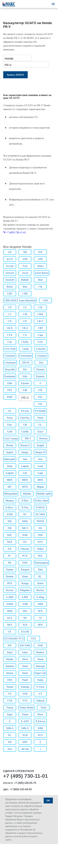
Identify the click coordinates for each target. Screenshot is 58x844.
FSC (40, 397)
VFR (25, 693)
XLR (25, 735)
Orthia (40, 548)
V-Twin (40, 686)
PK (9, 562)
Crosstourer (10, 362)
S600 (40, 604)
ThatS (25, 680)
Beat (40, 279)
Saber (10, 652)
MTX (25, 486)
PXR (25, 562)
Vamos (9, 707)
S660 (9, 611)
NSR (25, 535)
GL (40, 424)
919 (40, 252)
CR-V (40, 321)
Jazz (40, 459)
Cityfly (25, 341)
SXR (40, 645)
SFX (40, 611)
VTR (9, 700)
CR (25, 321)
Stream (9, 673)
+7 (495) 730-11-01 (16, 232)
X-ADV (25, 721)
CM (25, 314)
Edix (25, 376)
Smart (40, 659)
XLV (40, 735)
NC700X (40, 514)
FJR (25, 390)
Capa (40, 335)
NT (25, 542)
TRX (9, 680)
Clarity (25, 348)
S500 (25, 604)
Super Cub (40, 673)
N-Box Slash (41, 500)
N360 (10, 514)
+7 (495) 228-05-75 (25, 783)
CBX (45, 300)
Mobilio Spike (44, 493)
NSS (40, 535)
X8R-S (9, 728)
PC (9, 555)
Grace (40, 431)
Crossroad (10, 355)
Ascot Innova (41, 272)
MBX (10, 479)
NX (10, 548)
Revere (9, 590)
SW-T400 (25, 645)
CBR (25, 293)
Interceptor (9, 459)
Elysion (25, 383)
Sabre (25, 652)
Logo (40, 473)
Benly (10, 286)
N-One (25, 507)
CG (25, 307)
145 (10, 252)
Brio (25, 286)
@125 (10, 259)
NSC (9, 535)
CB (40, 286)
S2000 (9, 604)
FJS (40, 390)
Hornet (9, 445)
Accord (10, 266)
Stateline (9, 666)
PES (40, 555)
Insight (40, 445)
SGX (9, 617)
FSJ (40, 404)
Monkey (9, 500)
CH (40, 307)
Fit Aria (25, 410)
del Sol (25, 749)
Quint (25, 576)
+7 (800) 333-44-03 (21, 789)
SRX (40, 624)
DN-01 (25, 362)
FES (9, 390)
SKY (9, 624)
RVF (9, 583)
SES (25, 611)
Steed (25, 666)
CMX (40, 314)
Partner (9, 569)
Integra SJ (40, 452)
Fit (9, 410)
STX (33, 638)
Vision (25, 714)
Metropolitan (10, 493)
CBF (9, 293)
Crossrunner (25, 355)
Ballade (25, 279)
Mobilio (27, 493)
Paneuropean (41, 562)
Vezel (43, 707)
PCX (25, 555)
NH (10, 521)
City (10, 341)
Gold (9, 431)
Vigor (10, 714)
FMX (10, 397)
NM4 (25, 521)
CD (10, 307)
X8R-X (25, 728)
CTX (9, 335)
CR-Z (25, 328)
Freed (40, 417)
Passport (25, 569)
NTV (40, 542)
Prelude (10, 576)
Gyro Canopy (11, 438)
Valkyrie (40, 700)
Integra (25, 452)
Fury (9, 424)
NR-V (25, 528)
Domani (40, 369)
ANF (25, 259)
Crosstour (42, 355)
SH (25, 617)
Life (25, 473)
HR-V (28, 438)
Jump (9, 466)
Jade (25, 459)
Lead (40, 466)
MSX (40, 479)
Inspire (9, 452)
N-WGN (40, 507)
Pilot (40, 569)
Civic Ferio (10, 348)
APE (40, 259)
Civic (40, 341)
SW (10, 645)
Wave (40, 714)
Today (40, 680)
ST (9, 631)
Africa (40, 266)
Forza (10, 417)
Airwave (9, 272)
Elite (9, 383)
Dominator (9, 376)
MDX (25, 479)
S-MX (25, 597)
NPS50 (40, 521)
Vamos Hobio (26, 707)
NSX (9, 542)
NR (10, 528)
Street (25, 673)
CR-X (10, 328)
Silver (25, 659)
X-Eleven (40, 721)
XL (9, 735)
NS (40, 528)
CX (25, 335)
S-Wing (40, 597)
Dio (25, 369)
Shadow (40, 652)
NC (25, 514)
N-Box (25, 500)
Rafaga (25, 583)
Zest (10, 749)
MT (10, 486)
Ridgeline (25, 590)
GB (25, 424)
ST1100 (25, 631)
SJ (40, 617)
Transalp (25, 686)
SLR (25, 624)
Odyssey (25, 548)
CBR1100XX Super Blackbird (20, 300)
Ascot (25, 272)
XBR (40, 728)
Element (40, 376)
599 (25, 252)
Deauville (10, 369)
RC (40, 576)
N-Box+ (9, 507)
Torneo (9, 686)
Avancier (9, 279)
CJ (9, 314)
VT (40, 693)
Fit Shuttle (40, 410)
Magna (40, 486)
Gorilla (25, 431)
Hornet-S (25, 445)
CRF (40, 328)
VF (9, 693)
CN (10, 321)
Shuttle (9, 659)
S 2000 (9, 597)
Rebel (40, 583)
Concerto (40, 348)
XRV (25, 742)
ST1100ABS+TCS (14, 638)
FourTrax (25, 417)
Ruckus (40, 590)
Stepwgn (40, 666)
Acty (25, 266)
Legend (10, 473)
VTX (25, 700)
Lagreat (25, 466)
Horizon (43, 438)
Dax (41, 362)
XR (10, 742)
